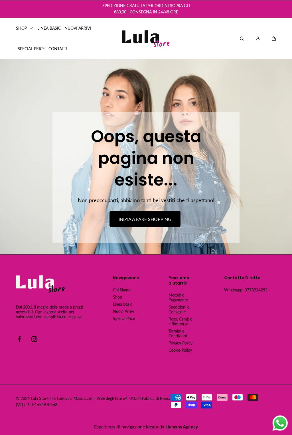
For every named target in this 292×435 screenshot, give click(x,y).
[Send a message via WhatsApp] (280, 423)
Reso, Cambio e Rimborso (180, 321)
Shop (117, 297)
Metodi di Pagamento (178, 297)
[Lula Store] (146, 38)
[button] (273, 38)
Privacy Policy (180, 343)
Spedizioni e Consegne (179, 309)
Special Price (124, 318)
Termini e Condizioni (178, 333)
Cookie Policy (180, 350)
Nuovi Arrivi (123, 311)
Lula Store (39, 398)
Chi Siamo (122, 289)
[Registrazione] (258, 38)
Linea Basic (122, 304)
